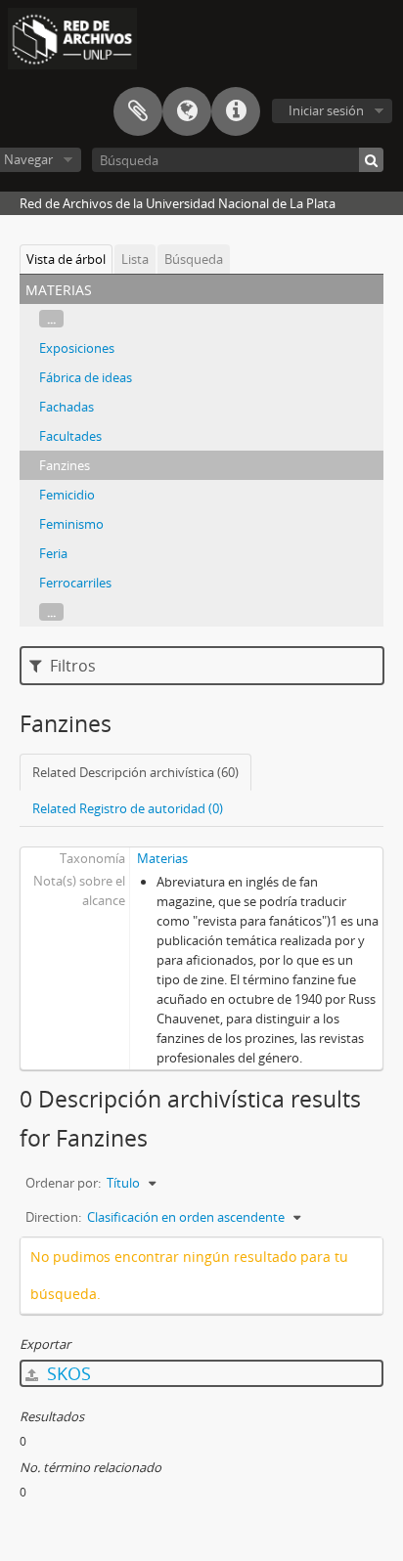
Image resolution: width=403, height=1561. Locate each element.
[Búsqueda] (371, 160)
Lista (135, 259)
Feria (53, 553)
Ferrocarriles (75, 582)
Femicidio (67, 494)
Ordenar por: (63, 1183)
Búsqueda (193, 259)
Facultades (70, 436)
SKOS (66, 1373)
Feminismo (71, 524)
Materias (162, 858)
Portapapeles (137, 111)
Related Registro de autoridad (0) (127, 808)
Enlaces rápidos (235, 111)
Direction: (53, 1217)
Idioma (186, 111)
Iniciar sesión (326, 110)
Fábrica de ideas (85, 377)
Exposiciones (76, 348)
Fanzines (64, 465)
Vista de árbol (66, 259)
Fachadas (66, 406)
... (51, 318)
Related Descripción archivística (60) (135, 772)
